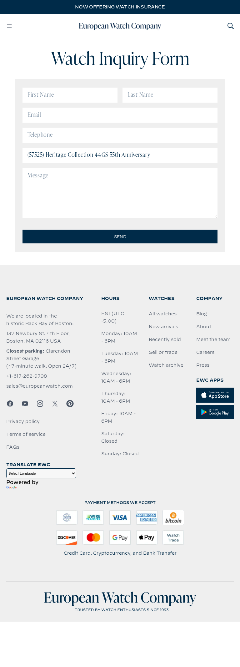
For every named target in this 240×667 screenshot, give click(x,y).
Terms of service (26, 434)
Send (120, 236)
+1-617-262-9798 (26, 376)
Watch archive (166, 365)
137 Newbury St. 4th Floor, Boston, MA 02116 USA (38, 337)
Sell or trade (163, 352)
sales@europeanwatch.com (39, 386)
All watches (163, 313)
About (203, 326)
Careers (205, 352)
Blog (201, 313)
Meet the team (213, 339)
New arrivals (163, 326)
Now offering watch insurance (120, 6)
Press (202, 365)
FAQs (12, 447)
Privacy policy (23, 421)
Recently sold (165, 339)
